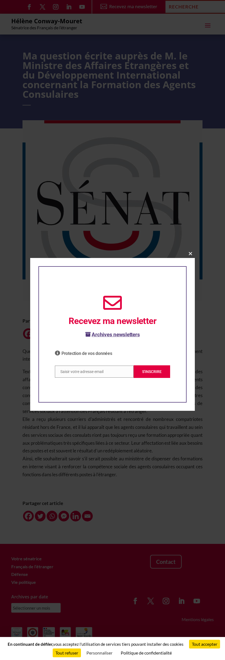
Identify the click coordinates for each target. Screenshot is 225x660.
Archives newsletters (116, 334)
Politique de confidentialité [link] (146, 652)
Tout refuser (66, 652)
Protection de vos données (86, 353)
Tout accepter (204, 644)
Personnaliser (99, 652)
